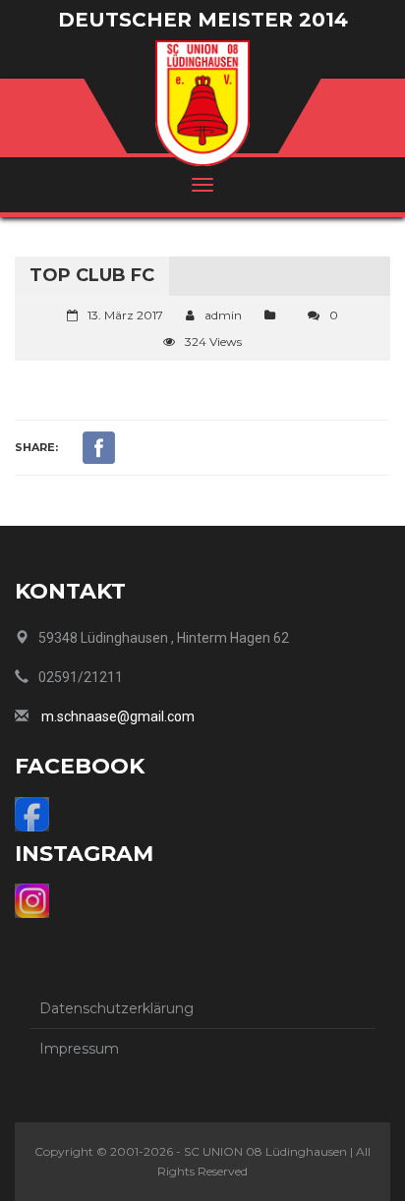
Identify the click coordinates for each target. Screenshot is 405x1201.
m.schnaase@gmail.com (118, 716)
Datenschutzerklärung (116, 1008)
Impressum (79, 1049)
